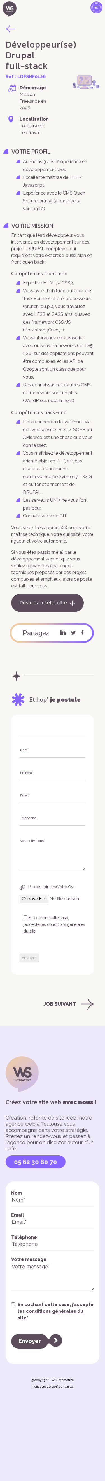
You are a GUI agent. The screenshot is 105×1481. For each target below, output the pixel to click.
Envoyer (29, 1341)
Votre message (28, 1259)
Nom (16, 1193)
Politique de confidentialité (52, 1387)
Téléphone (24, 1237)
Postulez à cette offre (43, 603)
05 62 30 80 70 (35, 1161)
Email (17, 1215)
